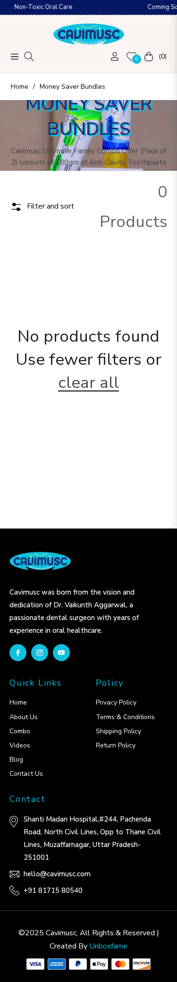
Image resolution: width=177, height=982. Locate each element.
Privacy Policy (116, 702)
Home (19, 86)
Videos (19, 745)
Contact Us (26, 773)
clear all (88, 382)
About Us (23, 717)
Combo (19, 731)
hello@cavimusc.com (57, 874)
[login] (111, 56)
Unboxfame (108, 946)
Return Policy (115, 745)
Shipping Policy (118, 731)
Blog (16, 759)
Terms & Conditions (125, 717)
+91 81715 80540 (53, 890)
